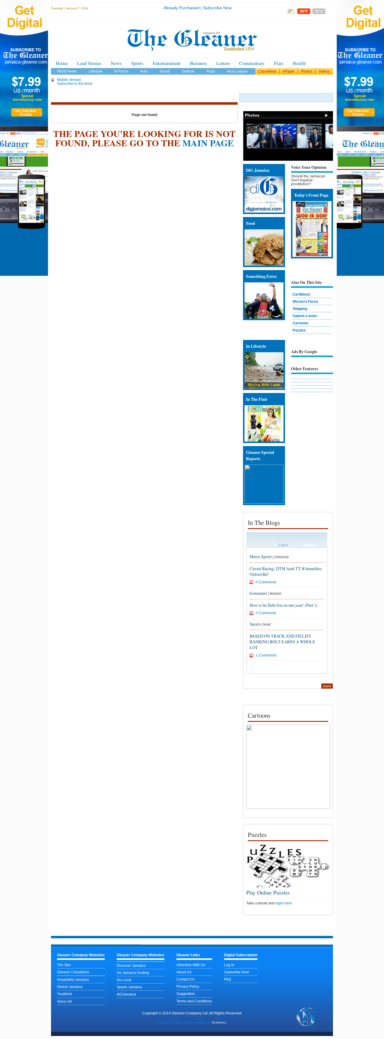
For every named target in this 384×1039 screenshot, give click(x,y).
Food (210, 71)
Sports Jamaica (129, 987)
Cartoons (300, 323)
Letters (223, 63)
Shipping (299, 309)
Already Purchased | (183, 7)
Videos (324, 71)
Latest (283, 544)
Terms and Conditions (194, 1001)
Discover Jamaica (131, 965)
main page (208, 142)
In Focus (121, 71)
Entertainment (167, 63)
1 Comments (266, 655)
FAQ (227, 979)
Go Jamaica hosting (133, 973)
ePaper (289, 71)
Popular (308, 544)
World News (67, 71)
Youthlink (64, 994)
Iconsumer (258, 593)
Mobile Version (69, 80)
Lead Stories (89, 63)
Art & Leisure (237, 71)
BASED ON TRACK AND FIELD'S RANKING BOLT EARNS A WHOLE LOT (282, 641)
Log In (229, 965)
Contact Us (185, 979)
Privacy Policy (187, 986)
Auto (144, 71)
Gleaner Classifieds (73, 972)
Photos (306, 71)
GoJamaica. (219, 1022)
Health (299, 63)
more (327, 686)
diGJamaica (126, 994)
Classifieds (267, 71)
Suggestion (185, 994)
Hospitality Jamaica (73, 979)
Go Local (124, 980)
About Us (183, 972)
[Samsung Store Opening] (259, 147)
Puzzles (299, 330)
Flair (278, 63)
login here (283, 903)
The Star (64, 965)
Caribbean (301, 294)
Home (62, 63)
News (116, 63)
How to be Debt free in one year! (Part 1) (284, 605)
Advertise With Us (190, 965)
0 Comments (266, 582)
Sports (137, 63)
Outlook (188, 71)
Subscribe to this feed (74, 83)
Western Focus (305, 301)
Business (198, 63)
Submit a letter (304, 316)
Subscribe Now (217, 7)
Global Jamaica (69, 987)
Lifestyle (95, 71)
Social (165, 71)
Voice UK (64, 1001)
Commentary (252, 63)
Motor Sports (261, 556)
